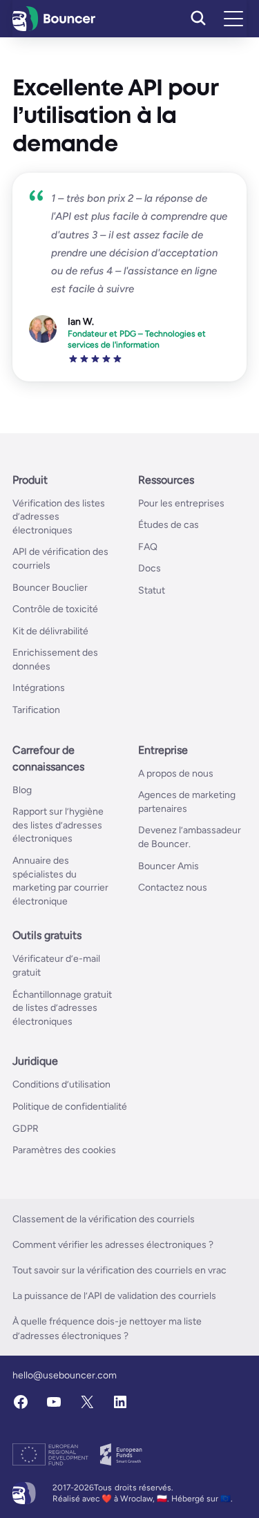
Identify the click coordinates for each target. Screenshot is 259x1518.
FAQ (147, 547)
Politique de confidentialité (69, 1106)
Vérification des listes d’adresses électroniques (58, 516)
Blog (22, 790)
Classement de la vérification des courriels (103, 1219)
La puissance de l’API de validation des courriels (114, 1296)
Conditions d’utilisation (61, 1084)
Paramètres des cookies (64, 1150)
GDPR (25, 1129)
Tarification (36, 710)
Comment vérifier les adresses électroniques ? (112, 1245)
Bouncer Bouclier (50, 588)
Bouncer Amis (168, 866)
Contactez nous (172, 887)
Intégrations (38, 688)
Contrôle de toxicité (55, 609)
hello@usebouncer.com (64, 1375)
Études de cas (168, 525)
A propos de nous (175, 773)
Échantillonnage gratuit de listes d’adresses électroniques (62, 1008)
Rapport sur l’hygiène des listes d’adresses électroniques (58, 825)
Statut (151, 590)
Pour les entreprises (181, 503)
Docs (149, 568)
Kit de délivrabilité (50, 631)
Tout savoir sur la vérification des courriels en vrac (119, 1270)
